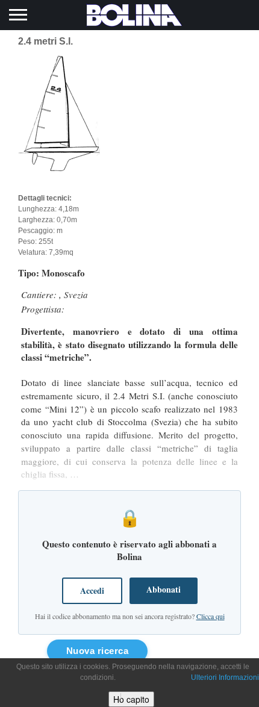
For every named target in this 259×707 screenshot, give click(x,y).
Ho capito (131, 699)
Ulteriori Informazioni (225, 677)
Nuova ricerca (97, 651)
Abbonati (163, 589)
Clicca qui (210, 616)
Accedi (92, 590)
